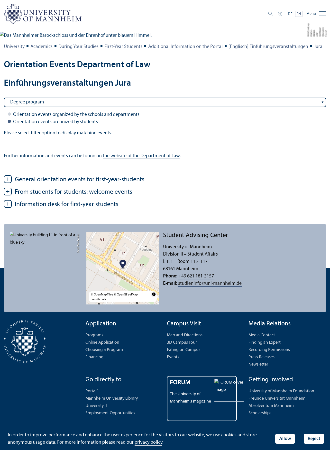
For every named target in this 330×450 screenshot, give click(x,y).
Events (173, 357)
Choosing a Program (104, 350)
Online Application (102, 342)
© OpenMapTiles (102, 294)
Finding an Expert (264, 342)
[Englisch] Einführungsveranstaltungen (268, 46)
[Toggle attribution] (154, 294)
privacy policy (148, 442)
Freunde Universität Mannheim (276, 398)
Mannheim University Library (111, 398)
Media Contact (261, 335)
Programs (94, 335)
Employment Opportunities (110, 413)
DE (290, 14)
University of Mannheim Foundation (281, 391)
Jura (318, 46)
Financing (94, 357)
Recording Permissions (269, 350)
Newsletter (258, 364)
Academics (41, 46)
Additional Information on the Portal (185, 46)
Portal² (91, 391)
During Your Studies (78, 46)
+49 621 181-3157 (196, 276)
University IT (96, 406)
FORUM (180, 382)
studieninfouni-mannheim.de (210, 283)
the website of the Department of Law (141, 156)
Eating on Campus (183, 350)
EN (298, 14)
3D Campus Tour (182, 342)
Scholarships (259, 413)
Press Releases (261, 357)
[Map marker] (122, 265)
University (14, 46)
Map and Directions (184, 335)
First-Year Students (123, 46)
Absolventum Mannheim (271, 406)
